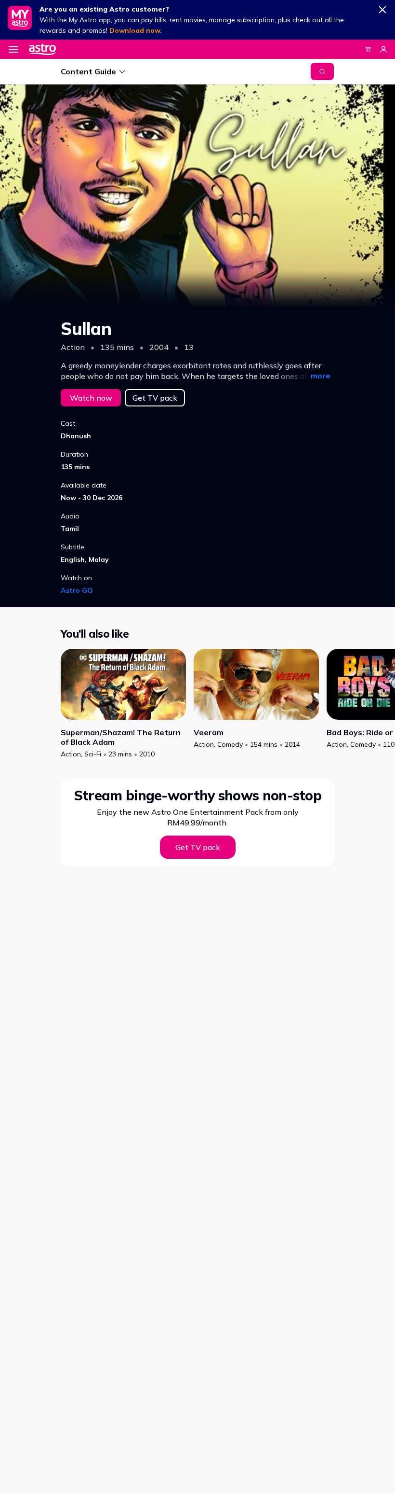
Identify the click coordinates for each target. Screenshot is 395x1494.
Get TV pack (154, 398)
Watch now (91, 398)
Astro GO (77, 590)
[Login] (383, 49)
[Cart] (368, 49)
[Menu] (13, 49)
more (320, 375)
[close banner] (382, 7)
